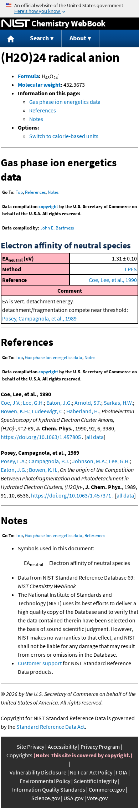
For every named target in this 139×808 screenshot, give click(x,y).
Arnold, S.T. (87, 402)
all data (95, 436)
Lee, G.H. (33, 402)
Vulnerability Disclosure (38, 772)
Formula (28, 76)
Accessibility (62, 746)
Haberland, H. (82, 411)
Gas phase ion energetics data (65, 101)
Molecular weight (39, 84)
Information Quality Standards (48, 789)
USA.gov (73, 798)
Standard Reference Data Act (50, 726)
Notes (36, 118)
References (42, 110)
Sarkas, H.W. (118, 402)
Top (19, 192)
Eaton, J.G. (59, 402)
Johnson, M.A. (89, 461)
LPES (131, 269)
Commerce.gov (107, 789)
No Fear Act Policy (91, 772)
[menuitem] (11, 38)
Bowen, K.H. (15, 411)
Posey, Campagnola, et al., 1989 (39, 318)
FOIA (121, 772)
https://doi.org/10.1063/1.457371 (71, 495)
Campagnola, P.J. (49, 461)
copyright (48, 206)
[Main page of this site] (11, 38)
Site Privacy (30, 746)
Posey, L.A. (13, 461)
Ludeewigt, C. (48, 411)
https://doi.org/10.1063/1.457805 (41, 436)
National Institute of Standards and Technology (15, 23)
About (78, 38)
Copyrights (19, 755)
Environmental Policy (45, 780)
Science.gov (45, 798)
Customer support (40, 663)
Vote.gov (97, 798)
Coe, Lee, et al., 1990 (113, 279)
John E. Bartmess (57, 228)
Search (39, 38)
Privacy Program (100, 746)
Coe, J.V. (10, 402)
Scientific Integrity (95, 780)
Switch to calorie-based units (63, 136)
